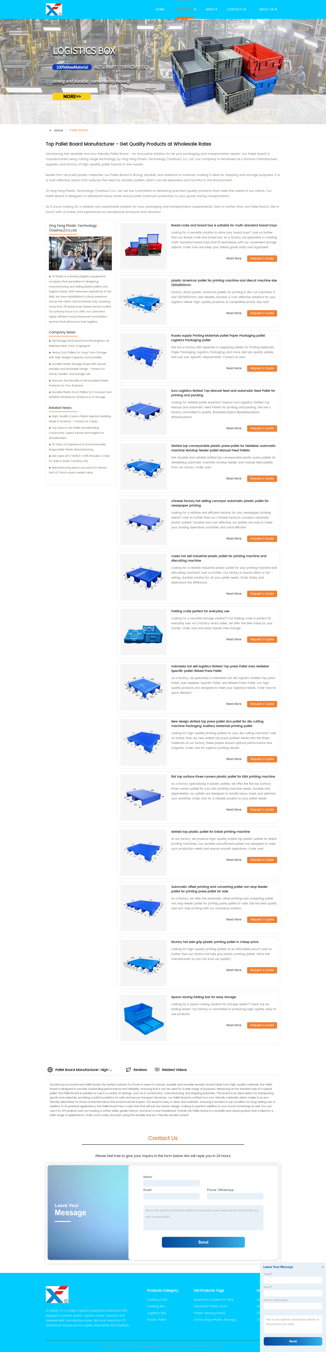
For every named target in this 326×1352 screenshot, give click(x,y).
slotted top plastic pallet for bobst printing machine (210, 831)
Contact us (236, 9)
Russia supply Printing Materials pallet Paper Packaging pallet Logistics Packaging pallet (218, 338)
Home (160, 9)
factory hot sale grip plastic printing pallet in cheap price (214, 942)
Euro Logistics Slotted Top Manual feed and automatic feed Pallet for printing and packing (223, 393)
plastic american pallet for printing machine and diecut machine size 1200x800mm (224, 283)
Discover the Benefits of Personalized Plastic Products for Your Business (79, 383)
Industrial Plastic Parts (210, 1306)
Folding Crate (157, 1299)
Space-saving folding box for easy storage (203, 997)
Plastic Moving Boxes (209, 1313)
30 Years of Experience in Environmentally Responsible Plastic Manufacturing (77, 447)
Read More (233, 259)
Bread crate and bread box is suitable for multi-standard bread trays (224, 225)
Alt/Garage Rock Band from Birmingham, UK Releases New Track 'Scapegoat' (79, 343)
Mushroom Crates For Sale (214, 1299)
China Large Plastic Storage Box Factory (215, 1319)
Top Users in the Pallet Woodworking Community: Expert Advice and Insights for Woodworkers (76, 433)
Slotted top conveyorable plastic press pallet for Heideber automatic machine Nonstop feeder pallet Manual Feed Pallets (223, 448)
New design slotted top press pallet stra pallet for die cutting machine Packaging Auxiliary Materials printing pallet (217, 723)
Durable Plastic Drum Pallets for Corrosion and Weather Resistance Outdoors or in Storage (80, 394)
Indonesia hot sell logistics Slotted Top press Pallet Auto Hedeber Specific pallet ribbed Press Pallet (220, 668)
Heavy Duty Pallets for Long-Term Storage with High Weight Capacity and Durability (78, 355)
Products (185, 9)
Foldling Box (156, 1306)
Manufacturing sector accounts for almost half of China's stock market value (78, 470)
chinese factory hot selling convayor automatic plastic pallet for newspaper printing (220, 503)
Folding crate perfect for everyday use (200, 611)
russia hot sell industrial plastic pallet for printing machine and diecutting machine (218, 558)
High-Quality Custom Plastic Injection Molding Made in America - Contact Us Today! (80, 419)
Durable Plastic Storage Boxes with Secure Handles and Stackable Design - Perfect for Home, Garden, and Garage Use (77, 369)
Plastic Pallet (156, 1319)
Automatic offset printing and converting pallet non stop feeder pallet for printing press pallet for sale (219, 889)
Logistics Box (156, 1313)
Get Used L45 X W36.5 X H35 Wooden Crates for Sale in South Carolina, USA (79, 458)
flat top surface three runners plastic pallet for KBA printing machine (223, 776)
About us (266, 9)
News (210, 9)
